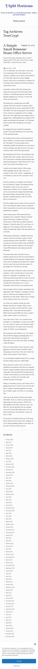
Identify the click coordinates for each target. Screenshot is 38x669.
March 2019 (9, 505)
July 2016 (8, 549)
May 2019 (8, 499)
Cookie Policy (16, 665)
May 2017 (8, 538)
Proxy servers (7, 365)
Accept (19, 661)
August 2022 (9, 475)
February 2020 (10, 494)
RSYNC (31, 243)
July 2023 (8, 461)
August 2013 (9, 590)
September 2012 (10, 609)
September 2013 (10, 587)
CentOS (10, 60)
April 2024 (9, 453)
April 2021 (9, 480)
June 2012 (8, 617)
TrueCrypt (14, 62)
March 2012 (9, 625)
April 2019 (9, 502)
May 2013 (8, 592)
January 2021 (9, 483)
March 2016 (9, 551)
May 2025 (8, 442)
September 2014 (10, 568)
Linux (15, 129)
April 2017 (9, 540)
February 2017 (10, 543)
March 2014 (9, 581)
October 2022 (9, 469)
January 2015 (9, 562)
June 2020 (8, 488)
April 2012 (9, 622)
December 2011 (10, 633)
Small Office (6, 62)
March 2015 (9, 560)
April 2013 (9, 595)
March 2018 (9, 521)
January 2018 (9, 527)
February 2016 (10, 554)
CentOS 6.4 (20, 129)
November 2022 (10, 467)
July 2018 (8, 513)
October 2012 (9, 606)
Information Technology (15, 58)
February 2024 (10, 458)
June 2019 (8, 497)
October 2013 (9, 584)
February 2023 (10, 464)
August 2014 (9, 571)
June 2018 (8, 516)
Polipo (27, 361)
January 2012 (9, 631)
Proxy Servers (24, 60)
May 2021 (8, 478)
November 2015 (10, 557)
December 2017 (10, 529)
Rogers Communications (21, 335)
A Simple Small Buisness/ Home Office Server (17, 49)
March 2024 (9, 456)
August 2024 (9, 447)
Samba (31, 60)
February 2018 (10, 524)
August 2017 (9, 535)
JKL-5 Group (26, 58)
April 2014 (9, 579)
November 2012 (10, 603)
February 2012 (10, 628)
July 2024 (8, 450)
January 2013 (9, 598)
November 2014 (10, 565)
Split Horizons (20, 6)
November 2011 (10, 636)
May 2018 (8, 518)
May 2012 (8, 620)
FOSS (14, 60)
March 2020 (9, 491)
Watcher (17, 292)
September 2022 (10, 472)
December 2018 (10, 508)
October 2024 (9, 445)
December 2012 (10, 601)
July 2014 (8, 573)
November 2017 (10, 532)
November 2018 (10, 510)
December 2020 (10, 486)
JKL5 (18, 60)
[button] (35, 644)
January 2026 (9, 439)
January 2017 (9, 546)
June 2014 (8, 576)
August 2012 (9, 611)
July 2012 (8, 614)
